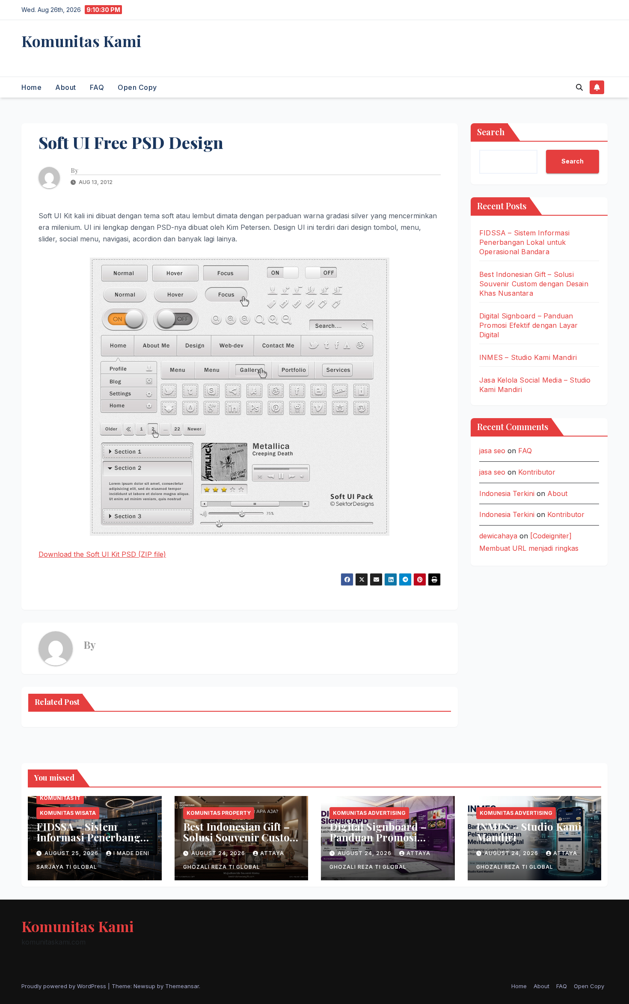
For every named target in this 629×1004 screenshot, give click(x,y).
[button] (579, 87)
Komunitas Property (219, 813)
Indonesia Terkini (506, 493)
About (65, 87)
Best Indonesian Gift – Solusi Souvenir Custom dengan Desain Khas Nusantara (533, 283)
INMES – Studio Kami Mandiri (528, 357)
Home (31, 87)
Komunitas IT (60, 798)
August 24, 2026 (219, 853)
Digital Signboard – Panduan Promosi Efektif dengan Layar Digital (528, 325)
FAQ (97, 87)
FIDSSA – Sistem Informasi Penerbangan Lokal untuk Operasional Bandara (524, 242)
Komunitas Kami (81, 40)
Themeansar (182, 986)
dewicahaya (498, 536)
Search (490, 131)
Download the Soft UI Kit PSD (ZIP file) (102, 554)
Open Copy (137, 87)
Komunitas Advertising (369, 813)
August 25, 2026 (72, 853)
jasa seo (492, 450)
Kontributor (536, 472)
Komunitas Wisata (68, 813)
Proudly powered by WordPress (64, 986)
